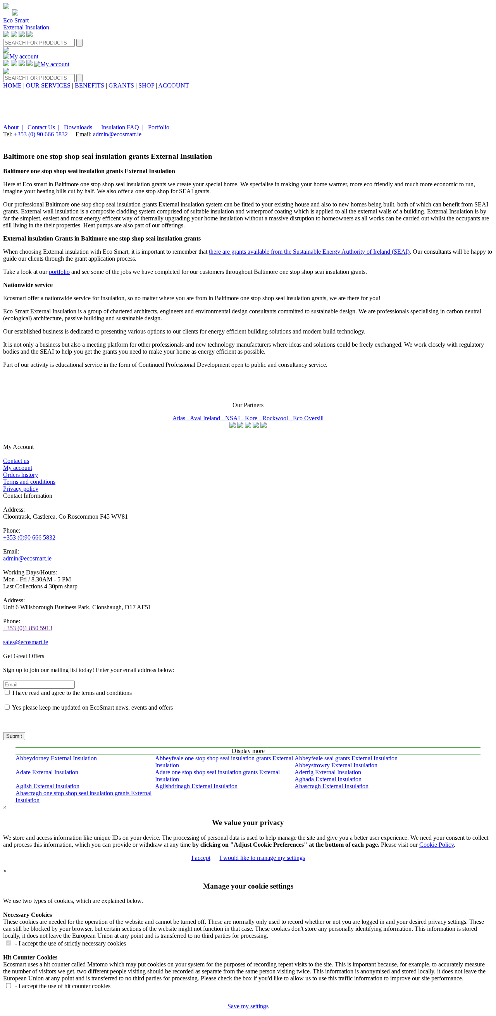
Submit (14, 736)
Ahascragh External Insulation (331, 786)
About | (13, 127)
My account (17, 467)
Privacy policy (20, 488)
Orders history (20, 474)
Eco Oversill (308, 418)
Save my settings (248, 1006)
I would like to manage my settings (262, 857)
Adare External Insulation (47, 772)
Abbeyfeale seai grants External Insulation (346, 758)
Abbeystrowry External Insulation (335, 765)
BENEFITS (89, 85)
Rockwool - (277, 418)
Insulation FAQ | (120, 127)
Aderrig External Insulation (327, 772)
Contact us (16, 460)
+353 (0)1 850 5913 (27, 628)
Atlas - (181, 418)
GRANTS (121, 85)
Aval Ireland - (207, 418)
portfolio (59, 271)
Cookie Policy (436, 844)
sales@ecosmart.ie (25, 642)
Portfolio (157, 127)
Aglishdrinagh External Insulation (196, 786)
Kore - (253, 418)
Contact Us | (41, 127)
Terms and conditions (29, 481)
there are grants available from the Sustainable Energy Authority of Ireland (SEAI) (309, 251)
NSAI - (235, 418)
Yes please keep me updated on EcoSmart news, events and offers (92, 707)
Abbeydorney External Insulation (56, 758)
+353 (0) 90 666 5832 (41, 134)
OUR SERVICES (48, 85)
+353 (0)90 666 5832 (29, 537)
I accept (200, 857)
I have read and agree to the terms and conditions (72, 692)
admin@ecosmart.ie (117, 134)
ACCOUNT (173, 85)
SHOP (146, 85)
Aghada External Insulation (328, 779)
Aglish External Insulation (47, 786)
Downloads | (78, 127)
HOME (12, 85)
